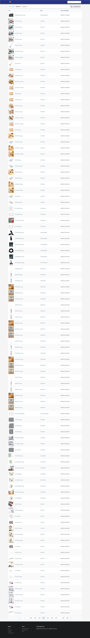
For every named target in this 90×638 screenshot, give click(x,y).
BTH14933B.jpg (18, 473)
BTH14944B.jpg (18, 498)
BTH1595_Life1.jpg (19, 564)
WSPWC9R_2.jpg (18, 383)
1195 (56, 617)
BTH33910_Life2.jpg (19, 87)
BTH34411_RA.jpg (19, 166)
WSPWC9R (42, 377)
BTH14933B (43, 455)
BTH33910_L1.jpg (18, 75)
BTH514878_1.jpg (18, 208)
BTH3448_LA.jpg (18, 178)
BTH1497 (42, 504)
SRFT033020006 (43, 262)
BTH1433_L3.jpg (18, 33)
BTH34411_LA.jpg (18, 141)
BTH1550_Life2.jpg (19, 540)
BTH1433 (42, 21)
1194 (52, 617)
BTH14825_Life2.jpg (19, 443)
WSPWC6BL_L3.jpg (19, 286)
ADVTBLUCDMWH (44, 413)
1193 (48, 617)
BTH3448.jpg (17, 196)
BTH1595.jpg (17, 570)
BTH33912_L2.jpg (18, 111)
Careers (9, 631)
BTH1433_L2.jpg (18, 27)
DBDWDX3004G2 (44, 15)
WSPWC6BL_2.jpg (18, 274)
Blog (23, 631)
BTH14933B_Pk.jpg (19, 480)
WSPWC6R (42, 304)
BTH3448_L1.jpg (18, 172)
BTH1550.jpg (17, 546)
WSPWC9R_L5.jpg (18, 407)
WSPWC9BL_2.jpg (18, 347)
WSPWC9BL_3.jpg (18, 353)
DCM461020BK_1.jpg (19, 232)
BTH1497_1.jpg (18, 504)
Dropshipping (10, 632)
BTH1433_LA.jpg (18, 45)
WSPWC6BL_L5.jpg (19, 298)
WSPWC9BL (43, 341)
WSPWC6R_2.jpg (18, 310)
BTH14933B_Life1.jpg (19, 461)
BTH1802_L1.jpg (18, 588)
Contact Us (10, 630)
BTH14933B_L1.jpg (19, 455)
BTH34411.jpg (18, 160)
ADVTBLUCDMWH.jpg (19, 413)
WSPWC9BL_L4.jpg (19, 365)
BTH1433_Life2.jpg (19, 57)
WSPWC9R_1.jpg (18, 377)
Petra (9, 628)
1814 (67, 617)
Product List (24, 630)
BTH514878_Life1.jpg (19, 220)
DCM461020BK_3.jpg (19, 244)
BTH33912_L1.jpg (18, 105)
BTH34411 (42, 135)
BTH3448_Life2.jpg (19, 190)
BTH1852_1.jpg (18, 612)
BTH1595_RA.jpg (18, 576)
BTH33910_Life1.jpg (19, 81)
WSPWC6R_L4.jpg (18, 329)
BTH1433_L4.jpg (18, 39)
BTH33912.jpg (18, 129)
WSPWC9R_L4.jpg (18, 401)
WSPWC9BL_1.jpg (18, 341)
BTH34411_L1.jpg (18, 135)
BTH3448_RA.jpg (18, 202)
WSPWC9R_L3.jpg (18, 395)
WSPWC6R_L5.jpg (18, 335)
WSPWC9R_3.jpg (18, 389)
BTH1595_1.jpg (18, 552)
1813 (63, 617)
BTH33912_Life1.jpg (19, 117)
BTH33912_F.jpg (18, 99)
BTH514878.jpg (18, 226)
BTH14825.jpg (18, 449)
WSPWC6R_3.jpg (18, 317)
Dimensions (24, 6)
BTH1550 (42, 522)
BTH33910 (42, 69)
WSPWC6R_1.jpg (18, 304)
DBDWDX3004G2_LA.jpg (20, 15)
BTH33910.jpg (18, 93)
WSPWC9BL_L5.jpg (19, 371)
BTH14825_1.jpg (18, 419)
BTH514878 (43, 208)
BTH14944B (43, 486)
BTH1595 (42, 552)
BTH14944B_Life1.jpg (19, 486)
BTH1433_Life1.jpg (19, 51)
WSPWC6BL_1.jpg (18, 268)
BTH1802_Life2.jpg (19, 600)
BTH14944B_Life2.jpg (19, 492)
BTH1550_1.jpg (18, 522)
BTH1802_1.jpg (18, 582)
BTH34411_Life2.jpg (19, 153)
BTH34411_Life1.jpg (19, 147)
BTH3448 (42, 172)
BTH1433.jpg (17, 63)
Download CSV (77, 6)
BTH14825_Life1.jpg (19, 437)
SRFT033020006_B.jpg (19, 262)
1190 (35, 617)
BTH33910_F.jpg (18, 69)
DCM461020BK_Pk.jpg (19, 256)
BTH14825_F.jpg (18, 431)
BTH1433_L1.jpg (18, 21)
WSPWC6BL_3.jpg (18, 280)
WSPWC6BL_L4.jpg (19, 292)
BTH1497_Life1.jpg (19, 510)
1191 (39, 617)
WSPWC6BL (43, 268)
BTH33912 (42, 99)
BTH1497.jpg (17, 516)
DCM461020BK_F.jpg (19, 250)
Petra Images (11, 6)
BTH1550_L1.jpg (18, 528)
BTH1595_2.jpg (18, 558)
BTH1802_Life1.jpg (19, 594)
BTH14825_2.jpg (18, 425)
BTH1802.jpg (17, 606)
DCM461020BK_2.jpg (19, 238)
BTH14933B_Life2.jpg (19, 467)
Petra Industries (25, 628)
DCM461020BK (43, 232)
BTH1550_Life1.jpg (19, 534)
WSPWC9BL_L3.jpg (19, 359)
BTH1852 (42, 612)
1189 (31, 617)
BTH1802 (42, 582)
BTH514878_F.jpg (18, 214)
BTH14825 (42, 419)
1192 (43, 617)
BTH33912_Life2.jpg (19, 123)
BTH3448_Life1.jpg (19, 184)
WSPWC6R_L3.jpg (18, 323)
